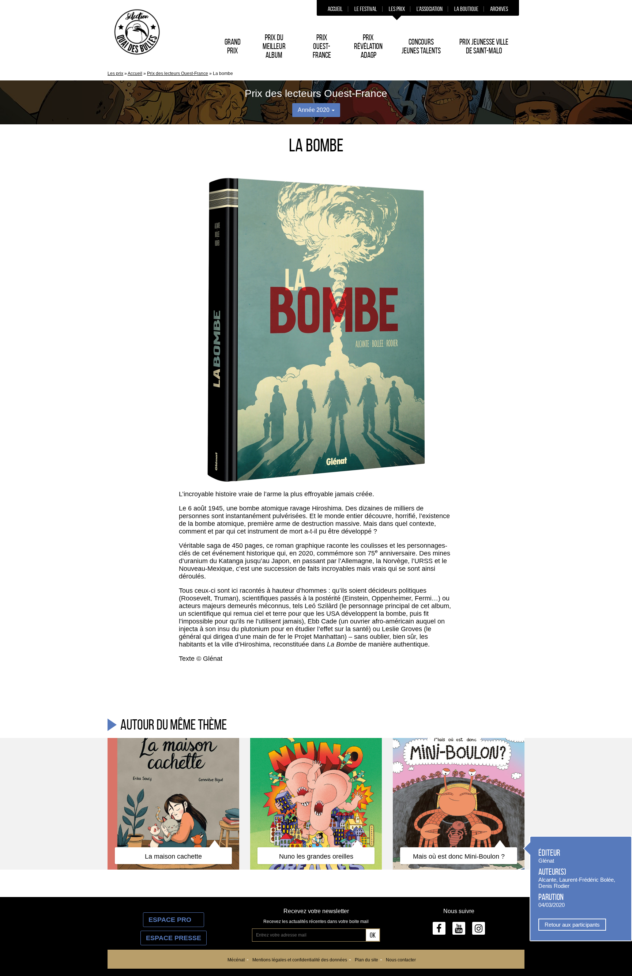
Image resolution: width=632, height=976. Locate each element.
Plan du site (366, 959)
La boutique (466, 8)
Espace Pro (173, 919)
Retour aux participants (572, 925)
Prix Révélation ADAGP (368, 46)
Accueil (335, 8)
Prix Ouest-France (322, 46)
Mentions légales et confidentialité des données (299, 959)
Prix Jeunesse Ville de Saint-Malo (483, 46)
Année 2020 (314, 110)
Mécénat (236, 959)
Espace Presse (173, 938)
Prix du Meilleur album (274, 46)
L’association (430, 8)
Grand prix (233, 46)
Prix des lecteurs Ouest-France (177, 73)
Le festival (365, 8)
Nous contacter (401, 959)
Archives (499, 8)
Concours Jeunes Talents (421, 46)
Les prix (397, 8)
